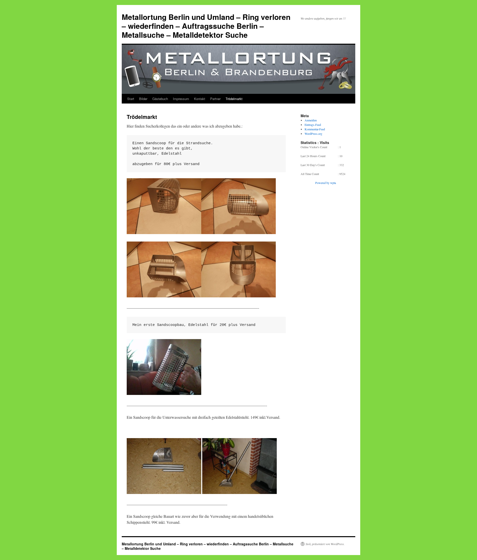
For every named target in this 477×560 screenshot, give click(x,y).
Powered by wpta (325, 183)
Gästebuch (160, 98)
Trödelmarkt (234, 98)
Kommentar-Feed (315, 129)
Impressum (181, 98)
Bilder (143, 98)
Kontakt (199, 98)
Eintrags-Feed (313, 125)
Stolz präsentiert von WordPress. (325, 544)
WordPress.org (313, 134)
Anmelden (311, 120)
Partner (215, 98)
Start (130, 98)
